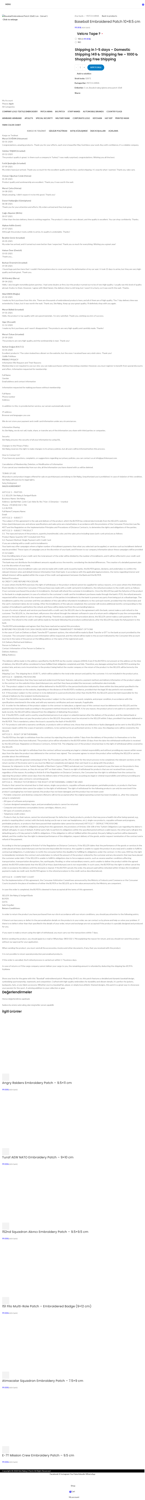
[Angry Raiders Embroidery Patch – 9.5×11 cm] (30, 1045)
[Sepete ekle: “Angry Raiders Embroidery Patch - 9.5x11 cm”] (5, 1077)
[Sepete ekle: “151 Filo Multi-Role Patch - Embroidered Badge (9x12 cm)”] (5, 1300)
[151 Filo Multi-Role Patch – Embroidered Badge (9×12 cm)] (30, 1268)
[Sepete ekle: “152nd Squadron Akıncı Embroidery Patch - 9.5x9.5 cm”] (5, 1226)
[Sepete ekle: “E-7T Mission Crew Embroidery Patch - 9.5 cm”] (5, 1449)
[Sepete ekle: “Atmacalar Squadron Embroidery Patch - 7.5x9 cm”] (5, 1375)
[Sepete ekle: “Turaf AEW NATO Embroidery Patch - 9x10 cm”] (5, 1151)
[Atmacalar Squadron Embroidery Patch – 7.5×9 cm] (30, 1343)
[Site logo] (72, 4)
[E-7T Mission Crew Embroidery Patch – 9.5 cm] (30, 1417)
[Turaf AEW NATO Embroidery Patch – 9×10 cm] (30, 1119)
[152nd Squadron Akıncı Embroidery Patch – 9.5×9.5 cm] (30, 1194)
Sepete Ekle (95, 67)
